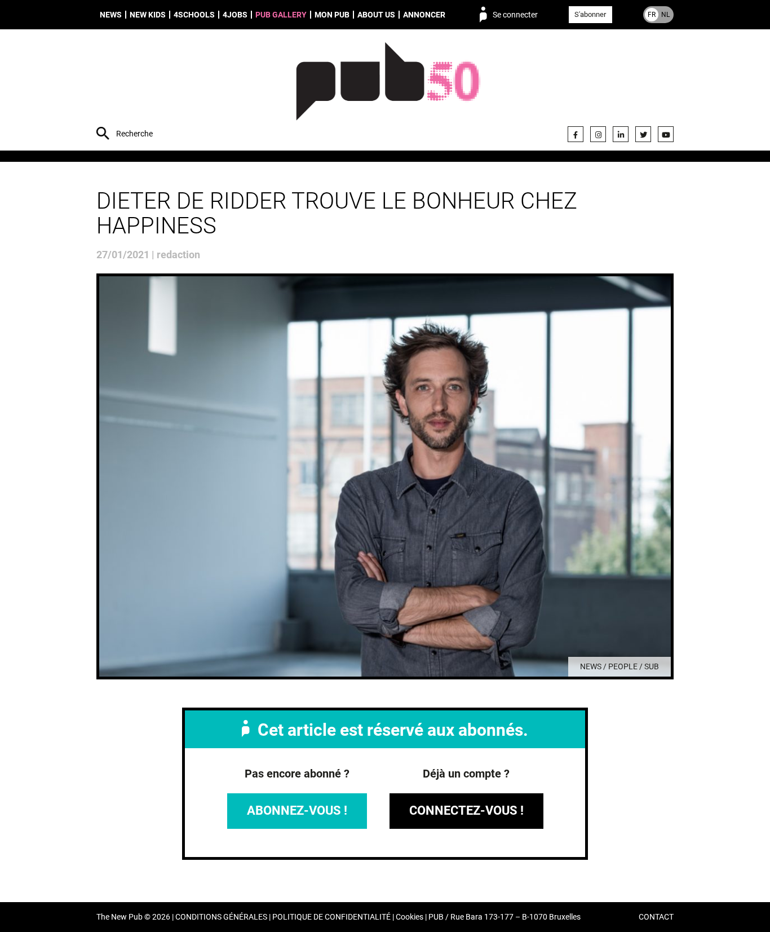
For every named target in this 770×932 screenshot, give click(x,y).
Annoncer (424, 15)
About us (376, 15)
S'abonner (590, 14)
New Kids (148, 15)
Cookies (409, 917)
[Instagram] (598, 134)
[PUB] (388, 91)
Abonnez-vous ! (297, 810)
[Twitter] (643, 134)
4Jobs (235, 15)
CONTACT (656, 917)
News (111, 15)
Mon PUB (332, 15)
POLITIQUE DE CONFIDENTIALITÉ (331, 917)
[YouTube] (666, 134)
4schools (194, 15)
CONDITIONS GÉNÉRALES (221, 917)
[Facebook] (575, 134)
